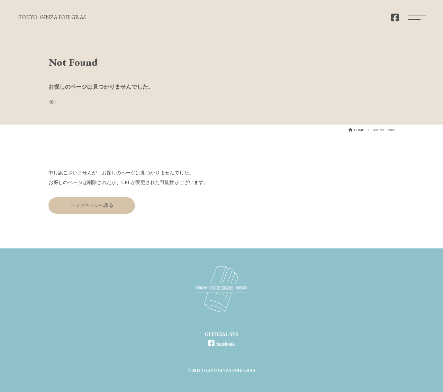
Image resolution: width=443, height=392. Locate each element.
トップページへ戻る (92, 205)
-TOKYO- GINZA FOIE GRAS (51, 17)
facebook (225, 344)
